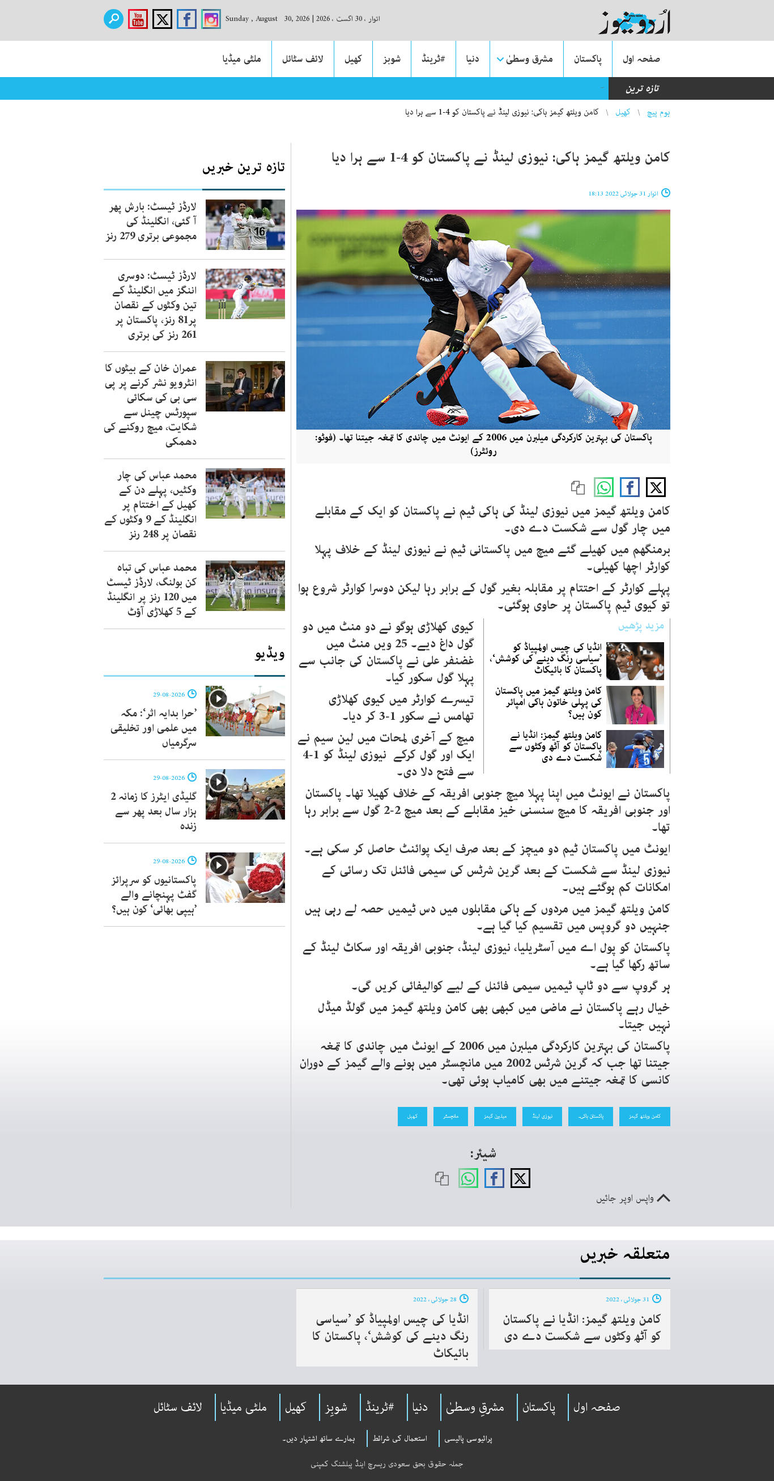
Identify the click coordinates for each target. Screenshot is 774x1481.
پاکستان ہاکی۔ (590, 1116)
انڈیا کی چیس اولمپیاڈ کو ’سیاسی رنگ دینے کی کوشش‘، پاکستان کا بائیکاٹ (546, 658)
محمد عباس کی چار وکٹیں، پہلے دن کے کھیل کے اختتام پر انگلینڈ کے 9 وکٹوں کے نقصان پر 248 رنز (150, 505)
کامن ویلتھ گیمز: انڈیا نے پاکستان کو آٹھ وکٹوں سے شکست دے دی (555, 746)
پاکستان (588, 59)
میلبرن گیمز (495, 1116)
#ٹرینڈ (433, 59)
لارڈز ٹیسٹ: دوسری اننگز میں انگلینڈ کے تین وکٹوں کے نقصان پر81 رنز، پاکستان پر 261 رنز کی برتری (154, 305)
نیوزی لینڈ (542, 1116)
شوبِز (336, 1407)
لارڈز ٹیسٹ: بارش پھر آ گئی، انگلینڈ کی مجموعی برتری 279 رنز (151, 221)
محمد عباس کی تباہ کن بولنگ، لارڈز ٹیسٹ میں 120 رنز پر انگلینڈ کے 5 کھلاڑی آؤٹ (152, 590)
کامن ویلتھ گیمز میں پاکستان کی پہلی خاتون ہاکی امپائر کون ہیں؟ (548, 702)
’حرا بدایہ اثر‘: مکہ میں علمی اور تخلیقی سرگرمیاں (153, 728)
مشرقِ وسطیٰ (475, 1407)
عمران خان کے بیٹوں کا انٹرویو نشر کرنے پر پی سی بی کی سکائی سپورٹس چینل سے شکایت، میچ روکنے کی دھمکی (150, 405)
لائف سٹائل (303, 59)
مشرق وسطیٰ (529, 59)
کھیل (353, 59)
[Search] (114, 19)
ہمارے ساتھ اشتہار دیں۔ (318, 1438)
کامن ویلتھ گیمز (645, 1116)
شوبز (392, 59)
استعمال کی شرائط (399, 1438)
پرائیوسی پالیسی (468, 1438)
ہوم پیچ (658, 112)
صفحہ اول (641, 59)
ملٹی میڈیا (242, 59)
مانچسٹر (450, 1116)
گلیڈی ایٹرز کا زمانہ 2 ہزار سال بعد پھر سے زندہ (153, 811)
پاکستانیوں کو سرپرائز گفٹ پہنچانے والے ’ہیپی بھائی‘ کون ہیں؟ (154, 895)
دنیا (472, 59)
